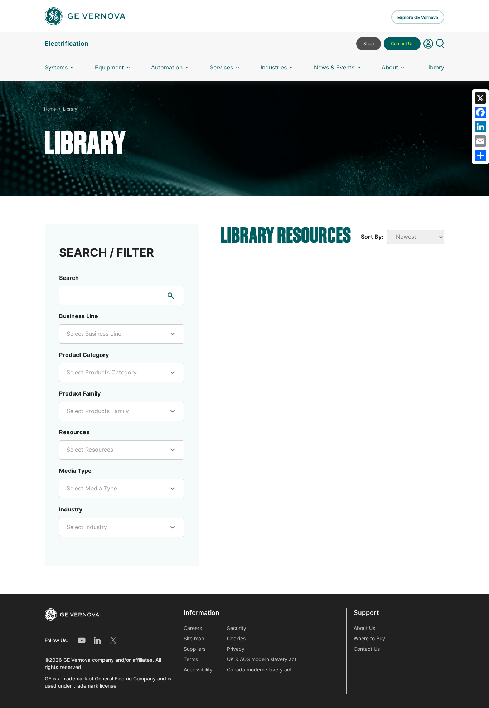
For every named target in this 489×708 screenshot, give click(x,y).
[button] (428, 46)
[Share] (480, 155)
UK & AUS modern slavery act (261, 659)
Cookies (236, 638)
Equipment (109, 67)
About (390, 67)
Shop (368, 43)
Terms (191, 659)
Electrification (66, 43)
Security (236, 628)
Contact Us (402, 43)
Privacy (236, 649)
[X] (480, 98)
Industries (274, 67)
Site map (194, 638)
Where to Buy (369, 638)
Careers (193, 628)
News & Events (334, 67)
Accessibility (198, 670)
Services (221, 67)
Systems (56, 67)
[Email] (480, 141)
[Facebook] (480, 112)
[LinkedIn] (480, 127)
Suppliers (194, 649)
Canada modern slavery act (259, 670)
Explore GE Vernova (417, 17)
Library (434, 67)
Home (50, 109)
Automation (167, 67)
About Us (364, 628)
